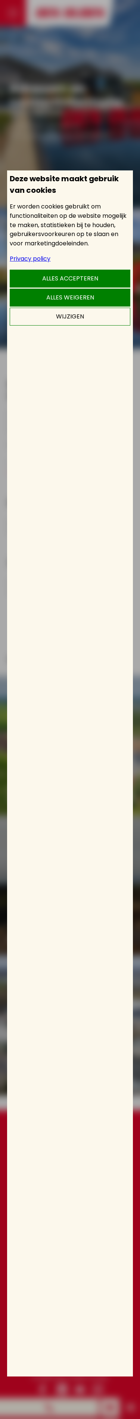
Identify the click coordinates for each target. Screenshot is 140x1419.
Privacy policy (30, 258)
